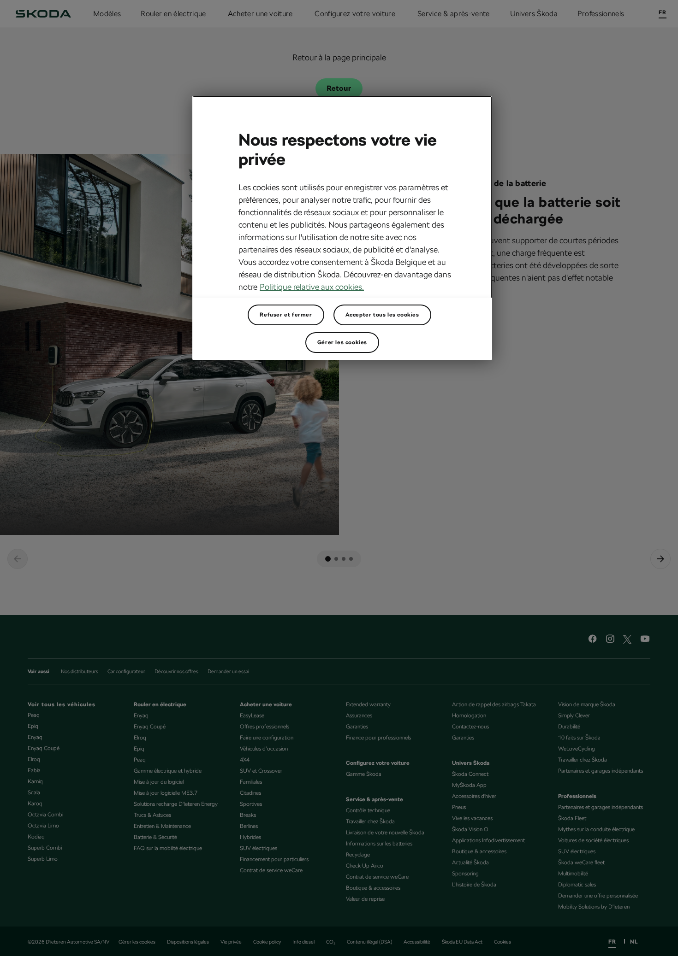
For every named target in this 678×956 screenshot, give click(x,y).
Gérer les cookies (342, 342)
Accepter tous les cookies (382, 314)
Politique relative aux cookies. (312, 287)
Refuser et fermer (286, 314)
